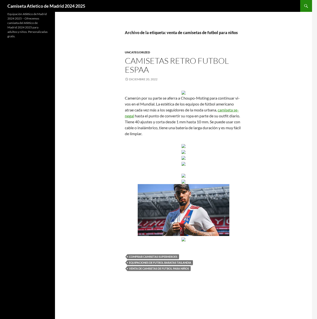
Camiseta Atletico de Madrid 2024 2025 (46, 6)
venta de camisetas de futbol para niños (159, 268)
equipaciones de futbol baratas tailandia (160, 262)
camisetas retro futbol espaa (177, 65)
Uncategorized (137, 52)
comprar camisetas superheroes (153, 256)
